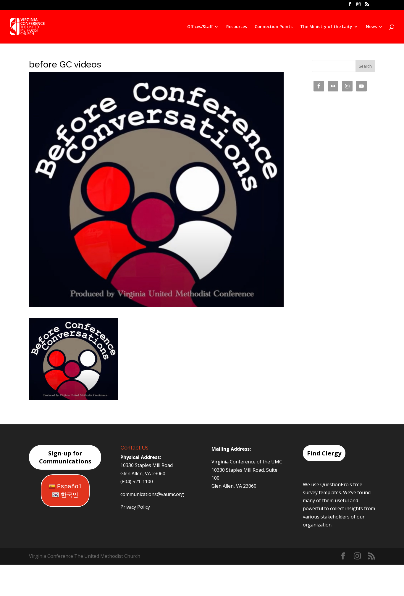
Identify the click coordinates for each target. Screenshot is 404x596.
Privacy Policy (135, 507)
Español (69, 486)
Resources (236, 27)
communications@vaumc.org (152, 494)
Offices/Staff (200, 27)
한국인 (69, 495)
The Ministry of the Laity (326, 27)
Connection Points (274, 27)
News (371, 27)
